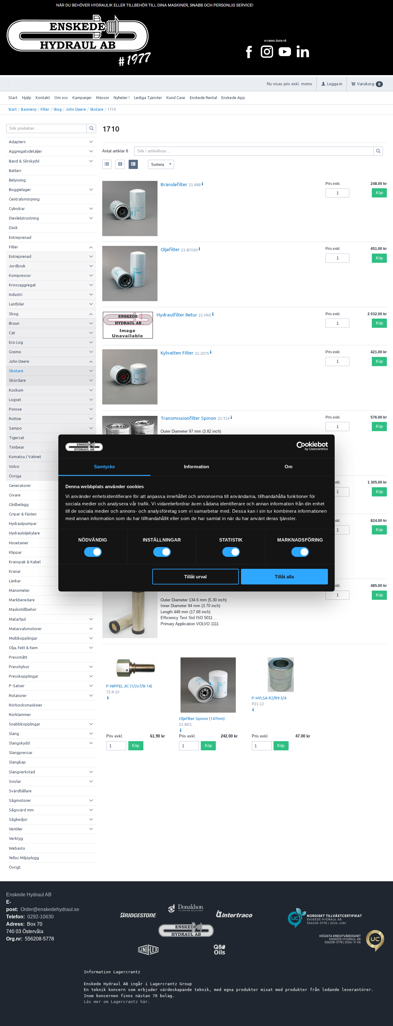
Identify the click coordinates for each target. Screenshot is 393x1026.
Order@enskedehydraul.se (50, 909)
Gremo (15, 352)
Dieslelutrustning (24, 218)
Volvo (14, 466)
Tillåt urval (195, 576)
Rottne (15, 418)
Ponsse (15, 409)
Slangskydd (19, 743)
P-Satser (17, 685)
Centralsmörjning (24, 199)
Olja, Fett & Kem (23, 647)
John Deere (76, 109)
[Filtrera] (378, 151)
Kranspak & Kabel (25, 562)
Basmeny (29, 109)
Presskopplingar (23, 676)
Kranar (15, 571)
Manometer (19, 590)
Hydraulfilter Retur (177, 314)
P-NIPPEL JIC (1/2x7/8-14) (129, 686)
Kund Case (175, 97)
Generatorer (20, 485)
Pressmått (18, 657)
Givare (15, 495)
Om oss (61, 97)
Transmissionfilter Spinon (188, 418)
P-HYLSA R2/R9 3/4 (269, 698)
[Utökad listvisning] (133, 164)
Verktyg (16, 838)
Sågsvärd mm (21, 810)
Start (13, 97)
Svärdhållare (20, 791)
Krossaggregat (22, 285)
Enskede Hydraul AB (29, 894)
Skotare (96, 109)
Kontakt (43, 97)
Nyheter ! (122, 97)
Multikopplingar (23, 638)
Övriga (15, 476)
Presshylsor (19, 666)
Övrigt (15, 867)
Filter (45, 109)
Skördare (17, 380)
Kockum (16, 390)
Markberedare (22, 600)
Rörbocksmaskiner (25, 705)
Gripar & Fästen (23, 514)
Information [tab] (196, 466)
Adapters (17, 142)
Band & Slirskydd (24, 161)
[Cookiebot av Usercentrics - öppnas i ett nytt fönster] (301, 446)
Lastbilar (16, 304)
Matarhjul (17, 619)
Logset (15, 399)
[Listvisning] (106, 164)
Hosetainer (19, 543)
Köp (379, 192)
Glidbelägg (19, 504)
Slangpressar (21, 752)
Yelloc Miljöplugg (24, 858)
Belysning (17, 180)
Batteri (15, 170)
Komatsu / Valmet (25, 456)
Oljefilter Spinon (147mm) (202, 718)
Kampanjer (82, 97)
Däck (13, 227)
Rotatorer (18, 695)
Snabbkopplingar (24, 724)
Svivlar (15, 781)
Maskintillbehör (23, 609)
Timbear (16, 447)
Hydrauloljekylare (24, 533)
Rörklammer (20, 714)
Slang (14, 733)
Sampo (15, 428)
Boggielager (20, 189)
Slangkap (17, 762)
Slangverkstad (22, 772)
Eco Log (16, 342)
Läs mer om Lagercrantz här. (117, 1001)
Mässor (102, 97)
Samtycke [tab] (104, 466)
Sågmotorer (20, 800)
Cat (12, 333)
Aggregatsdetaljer (25, 151)
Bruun (14, 323)
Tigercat (16, 437)
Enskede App (233, 97)
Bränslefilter (174, 184)
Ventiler (16, 829)
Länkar (15, 581)
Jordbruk (17, 266)
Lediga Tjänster (148, 97)
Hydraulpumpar (23, 523)
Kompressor (20, 275)
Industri (15, 294)
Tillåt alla (284, 576)
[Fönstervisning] (120, 164)
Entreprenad (20, 237)
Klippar (15, 552)
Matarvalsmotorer (25, 628)
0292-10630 (40, 916)
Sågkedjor (18, 819)
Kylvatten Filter (177, 352)
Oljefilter (170, 249)
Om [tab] (288, 466)
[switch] (162, 552)
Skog (57, 109)
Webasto (17, 848)
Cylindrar (17, 208)
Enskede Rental (203, 97)
